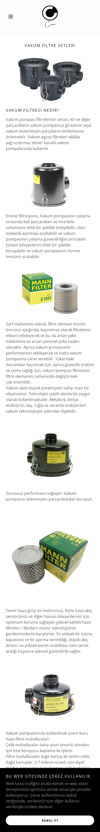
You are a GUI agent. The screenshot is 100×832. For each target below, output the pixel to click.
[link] (50, 16)
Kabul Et (50, 820)
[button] (12, 16)
